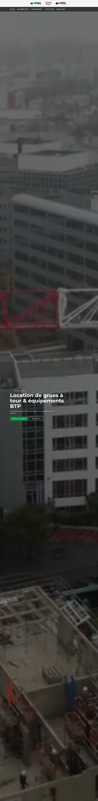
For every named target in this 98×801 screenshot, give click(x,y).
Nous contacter (36, 418)
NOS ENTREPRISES (36, 9)
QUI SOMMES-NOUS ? (23, 9)
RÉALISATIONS (61, 9)
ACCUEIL (12, 9)
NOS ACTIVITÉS (49, 9)
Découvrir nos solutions (19, 418)
